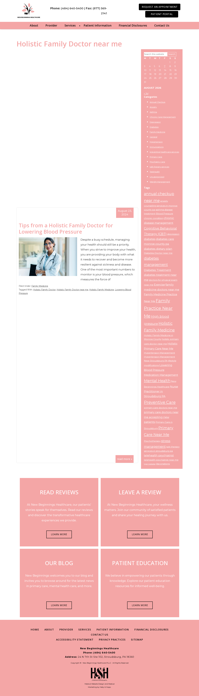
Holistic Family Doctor (44, 289)
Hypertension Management (159, 353)
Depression (155, 122)
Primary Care (156, 157)
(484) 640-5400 (72, 8)
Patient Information (97, 25)
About (34, 25)
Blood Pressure (164, 213)
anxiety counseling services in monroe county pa (160, 205)
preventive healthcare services (164, 152)
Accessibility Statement (74, 639)
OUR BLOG (59, 563)
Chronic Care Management (163, 117)
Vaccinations (163, 464)
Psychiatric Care (157, 162)
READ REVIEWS (59, 492)
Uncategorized (157, 177)
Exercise (159, 284)
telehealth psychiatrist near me (161, 460)
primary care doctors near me (160, 407)
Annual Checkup (157, 102)
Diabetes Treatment (157, 270)
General (153, 137)
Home (35, 629)
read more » (124, 459)
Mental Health (157, 380)
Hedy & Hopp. (105, 687)
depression (173, 234)
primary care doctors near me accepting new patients (161, 417)
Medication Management (161, 375)
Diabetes (154, 127)
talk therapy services (159, 167)
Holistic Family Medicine (101, 289)
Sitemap (137, 639)
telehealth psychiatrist (159, 455)
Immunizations (156, 147)
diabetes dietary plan (158, 248)
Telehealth (155, 172)
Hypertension (156, 142)
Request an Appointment (160, 6)
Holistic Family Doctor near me (72, 289)
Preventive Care (160, 402)
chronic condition (153, 218)
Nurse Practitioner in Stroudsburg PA (161, 391)
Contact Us (161, 25)
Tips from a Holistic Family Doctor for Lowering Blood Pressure (66, 228)
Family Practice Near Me (158, 308)
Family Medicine (39, 286)
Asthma (153, 112)
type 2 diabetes (149, 464)
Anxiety (153, 107)
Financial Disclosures (133, 25)
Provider (51, 25)
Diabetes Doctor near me (158, 253)
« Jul (146, 93)
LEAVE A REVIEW (140, 492)
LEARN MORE (59, 534)
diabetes (149, 239)
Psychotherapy (152, 441)
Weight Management (160, 182)
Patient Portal (162, 14)
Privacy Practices (112, 639)
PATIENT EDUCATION (140, 563)
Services (70, 25)
